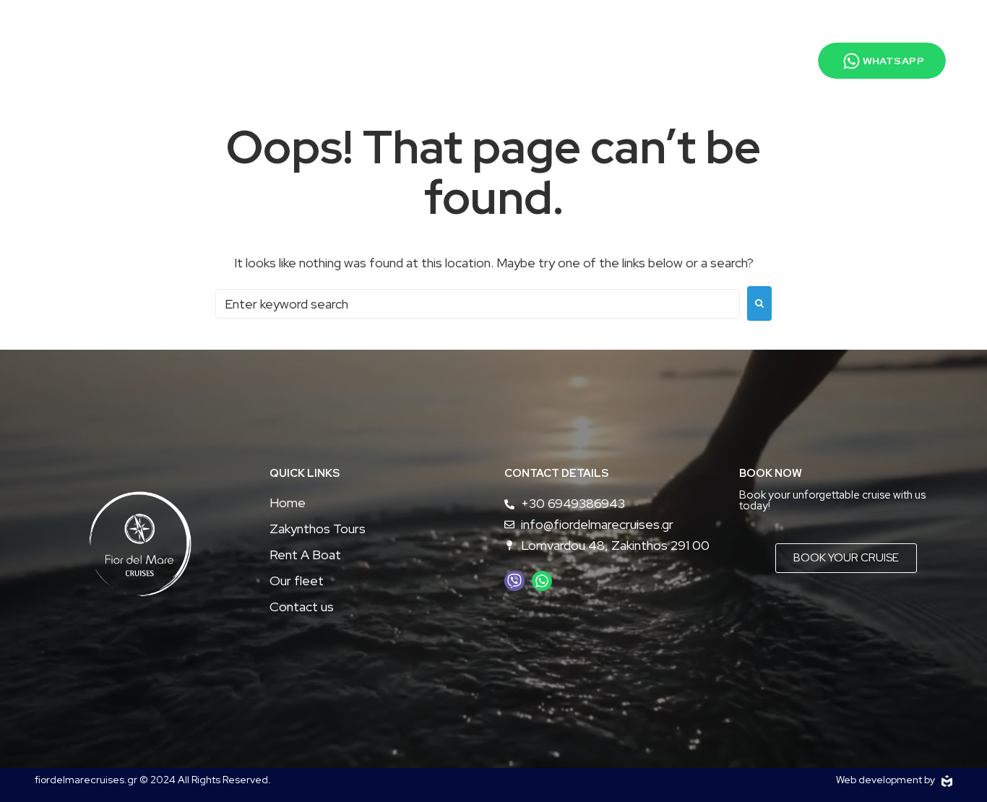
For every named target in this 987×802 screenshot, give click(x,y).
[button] (867, 61)
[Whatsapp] (542, 581)
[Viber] (514, 581)
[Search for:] (477, 304)
